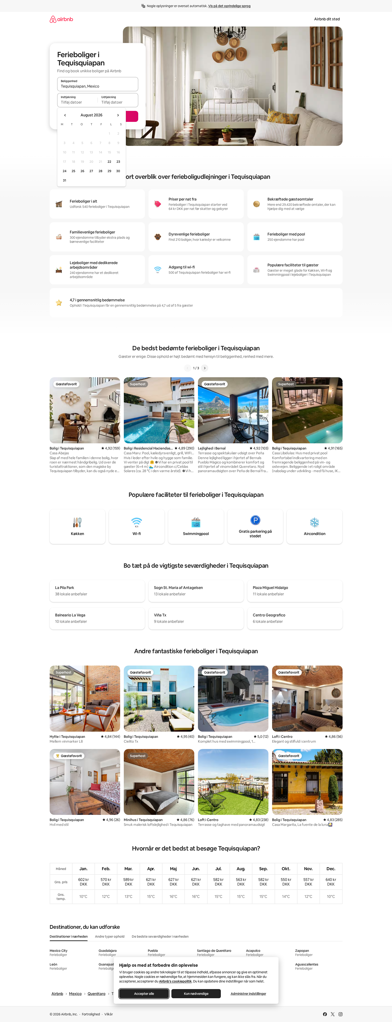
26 (82, 171)
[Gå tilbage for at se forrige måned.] (65, 115)
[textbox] (77, 102)
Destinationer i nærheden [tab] (69, 936)
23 (118, 162)
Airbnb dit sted (327, 19)
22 (109, 162)
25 (73, 171)
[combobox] (98, 86)
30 (118, 171)
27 (91, 171)
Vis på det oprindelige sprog (229, 6)
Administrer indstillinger (248, 994)
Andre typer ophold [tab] (109, 936)
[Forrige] (187, 368)
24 (64, 171)
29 (109, 171)
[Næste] (204, 368)
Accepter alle (144, 994)
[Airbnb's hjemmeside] (61, 19)
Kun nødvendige (196, 994)
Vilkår (108, 1014)
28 (100, 171)
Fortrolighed (91, 1014)
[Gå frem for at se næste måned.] (117, 115)
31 (64, 180)
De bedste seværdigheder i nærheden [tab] (160, 936)
